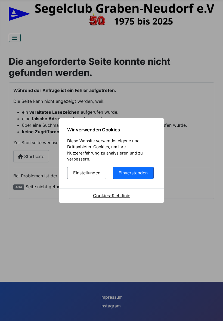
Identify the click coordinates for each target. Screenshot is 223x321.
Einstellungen (86, 172)
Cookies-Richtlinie (111, 195)
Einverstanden (133, 172)
